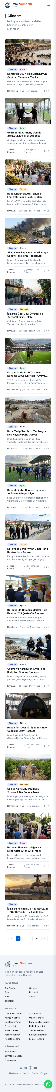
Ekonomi (33, 992)
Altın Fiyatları (35, 1013)
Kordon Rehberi (12, 1034)
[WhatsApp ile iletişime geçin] (48, 1084)
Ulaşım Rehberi (36, 1017)
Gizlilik (35, 1073)
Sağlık (32, 996)
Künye (43, 1073)
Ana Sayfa (10, 988)
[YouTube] (35, 1067)
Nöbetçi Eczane (12, 1039)
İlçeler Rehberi (36, 1039)
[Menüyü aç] (48, 5)
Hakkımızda (15, 1073)
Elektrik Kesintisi (37, 1026)
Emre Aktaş (10, 1060)
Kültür (7, 996)
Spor (7, 992)
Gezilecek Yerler (13, 1022)
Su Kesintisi (10, 1026)
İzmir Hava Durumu (14, 1013)
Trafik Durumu (12, 1030)
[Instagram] (30, 1067)
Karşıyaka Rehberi (38, 1034)
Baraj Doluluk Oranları (39, 1022)
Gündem (33, 988)
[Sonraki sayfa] (44, 938)
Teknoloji (9, 1000)
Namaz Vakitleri (12, 1017)
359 (36, 938)
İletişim (26, 1073)
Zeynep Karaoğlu (13, 1056)
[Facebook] (25, 1067)
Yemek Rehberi (36, 1030)
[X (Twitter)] (20, 1067)
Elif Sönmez (10, 1051)
